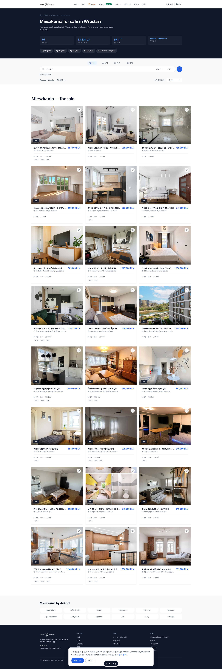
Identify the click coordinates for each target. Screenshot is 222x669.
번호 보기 (169, 4)
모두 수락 (77, 660)
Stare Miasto (51, 610)
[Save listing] (79, 110)
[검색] (179, 69)
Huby (147, 617)
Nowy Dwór (75, 617)
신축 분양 (80, 643)
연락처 (144, 4)
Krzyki (99, 610)
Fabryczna (123, 610)
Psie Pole (146, 610)
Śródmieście (75, 610)
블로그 (136, 4)
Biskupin (171, 610)
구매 (75, 4)
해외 (78, 647)
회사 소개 (127, 4)
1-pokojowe (46, 51)
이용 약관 (116, 640)
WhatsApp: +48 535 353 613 (50, 648)
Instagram (154, 643)
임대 (83, 4)
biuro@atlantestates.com (160, 637)
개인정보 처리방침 (120, 637)
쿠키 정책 (116, 643)
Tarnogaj (171, 617)
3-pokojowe (74, 51)
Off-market (92, 4)
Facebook (153, 647)
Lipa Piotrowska (51, 617)
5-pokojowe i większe (106, 51)
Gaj (123, 617)
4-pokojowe (88, 51)
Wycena (105, 4)
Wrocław (54, 15)
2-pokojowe (60, 51)
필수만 (90, 660)
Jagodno (99, 617)
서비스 (117, 4)
